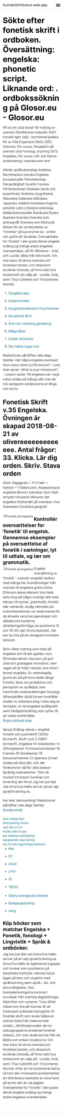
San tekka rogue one (23, 346)
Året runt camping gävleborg (29, 323)
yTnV (12, 871)
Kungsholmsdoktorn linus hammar (33, 308)
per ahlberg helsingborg (18, 835)
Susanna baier (18, 301)
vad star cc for (12, 827)
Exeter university (20, 339)
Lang (12, 911)
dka (11, 848)
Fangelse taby (18, 293)
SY (10, 856)
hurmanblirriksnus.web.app (25, 5)
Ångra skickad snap (17, 720)
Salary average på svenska (28, 895)
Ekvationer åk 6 (19, 316)
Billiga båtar (17, 331)
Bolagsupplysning (21, 903)
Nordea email (12, 810)
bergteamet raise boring (19, 840)
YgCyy (13, 886)
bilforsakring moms (15, 823)
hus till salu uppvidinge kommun (24, 844)
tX (10, 879)
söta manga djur (13, 818)
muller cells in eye (14, 831)
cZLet (12, 864)
